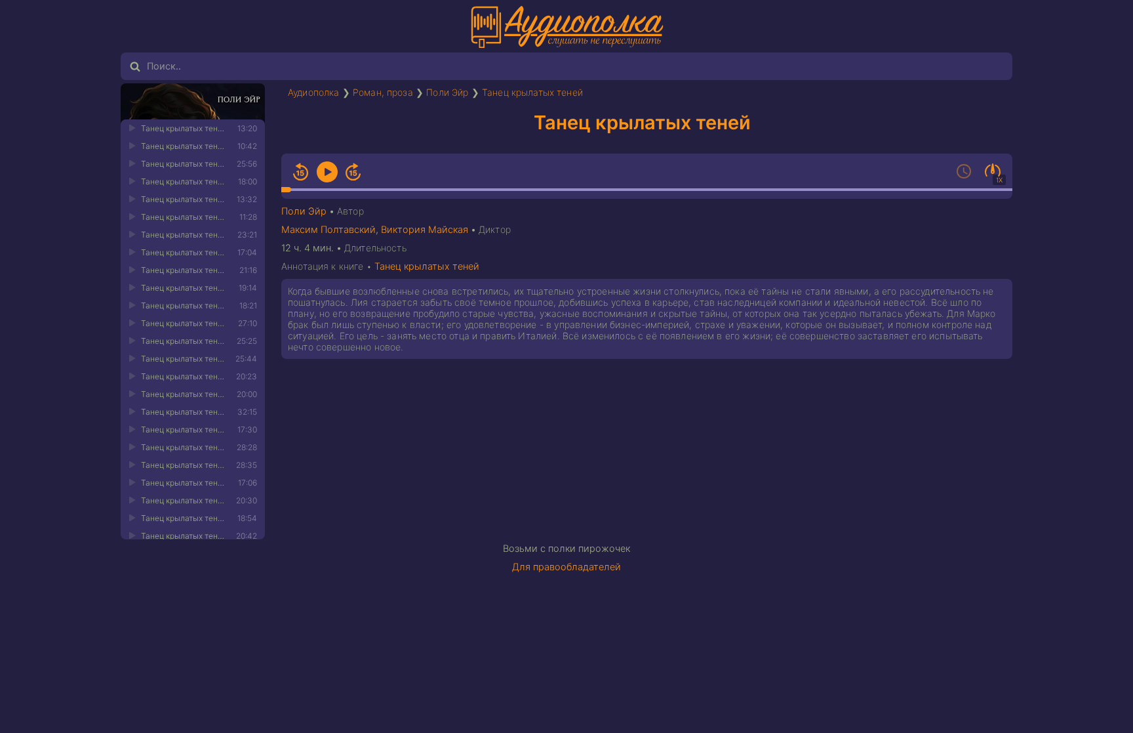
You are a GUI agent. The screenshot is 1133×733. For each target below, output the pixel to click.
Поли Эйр (447, 92)
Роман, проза (383, 92)
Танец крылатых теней (532, 92)
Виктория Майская (424, 230)
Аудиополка (314, 92)
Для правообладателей (566, 567)
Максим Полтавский (328, 230)
